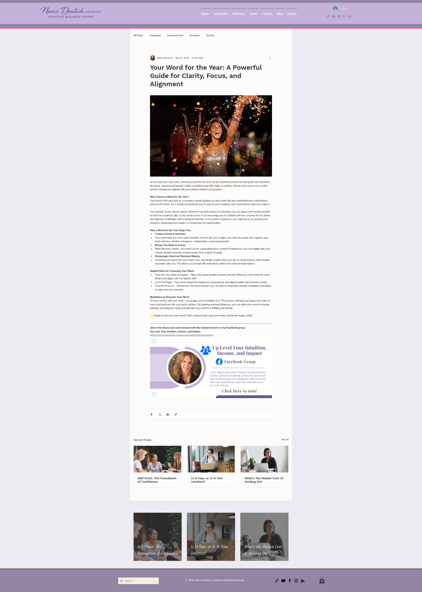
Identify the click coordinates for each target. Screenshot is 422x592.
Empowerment (175, 35)
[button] (322, 580)
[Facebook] (339, 16)
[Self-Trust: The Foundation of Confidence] (157, 459)
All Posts (138, 35)
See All (284, 439)
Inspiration (155, 35)
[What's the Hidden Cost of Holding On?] (264, 459)
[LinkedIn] (350, 16)
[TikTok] (328, 16)
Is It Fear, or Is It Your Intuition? (207, 479)
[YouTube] (283, 580)
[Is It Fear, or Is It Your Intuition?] (211, 459)
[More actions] (270, 58)
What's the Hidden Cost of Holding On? (264, 479)
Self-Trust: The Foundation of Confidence (157, 479)
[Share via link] (175, 414)
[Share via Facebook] (151, 414)
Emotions (195, 35)
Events (210, 35)
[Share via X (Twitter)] (159, 414)
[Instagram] (344, 16)
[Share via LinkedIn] (167, 414)
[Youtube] (334, 16)
